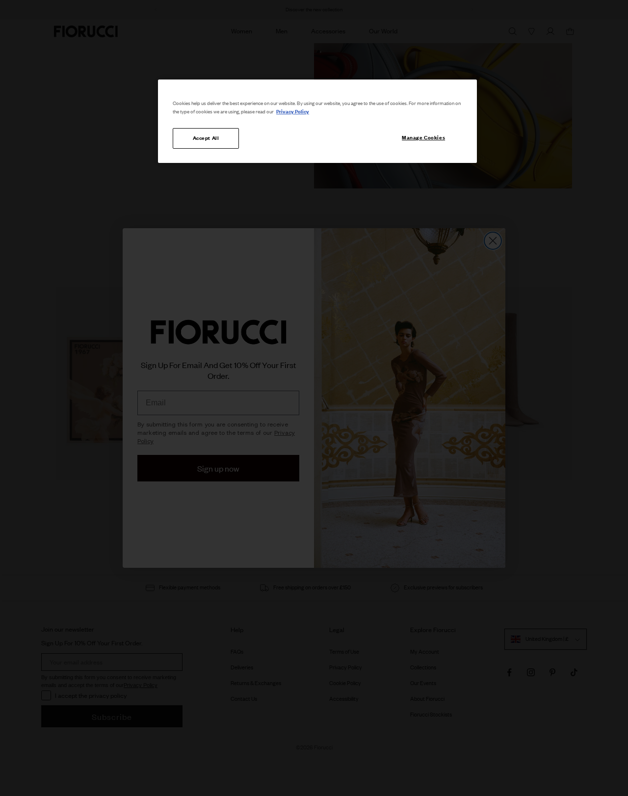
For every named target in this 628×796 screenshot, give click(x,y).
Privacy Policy (292, 111)
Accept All (206, 138)
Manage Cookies (423, 137)
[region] (317, 121)
